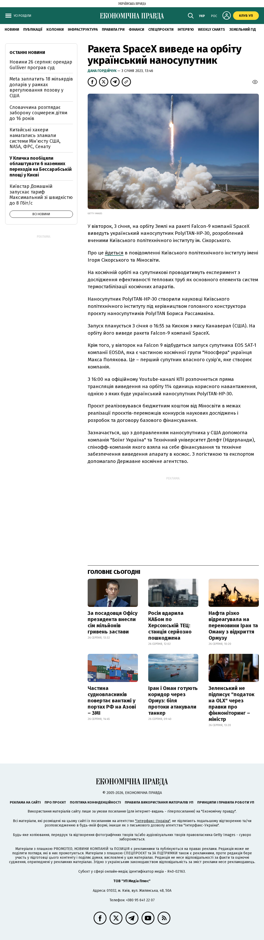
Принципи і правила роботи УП (225, 802)
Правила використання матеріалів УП (159, 802)
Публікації (32, 29)
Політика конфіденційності (95, 802)
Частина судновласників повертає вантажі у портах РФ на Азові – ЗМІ (112, 700)
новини (12, 29)
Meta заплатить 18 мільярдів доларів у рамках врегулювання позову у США (41, 87)
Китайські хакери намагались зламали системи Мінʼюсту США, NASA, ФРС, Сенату (35, 138)
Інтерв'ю (186, 29)
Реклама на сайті (25, 802)
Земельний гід (242, 29)
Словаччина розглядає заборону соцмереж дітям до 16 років (38, 113)
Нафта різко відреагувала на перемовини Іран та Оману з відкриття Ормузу (233, 625)
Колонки (55, 29)
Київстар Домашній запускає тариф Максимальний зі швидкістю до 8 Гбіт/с (41, 194)
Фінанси (136, 29)
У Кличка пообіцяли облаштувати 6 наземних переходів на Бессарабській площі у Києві (41, 166)
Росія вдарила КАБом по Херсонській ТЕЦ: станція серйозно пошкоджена (170, 625)
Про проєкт (55, 802)
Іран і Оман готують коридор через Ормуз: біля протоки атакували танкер (173, 700)
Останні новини (27, 52)
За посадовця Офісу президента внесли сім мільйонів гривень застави (112, 622)
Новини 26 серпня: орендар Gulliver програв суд (41, 64)
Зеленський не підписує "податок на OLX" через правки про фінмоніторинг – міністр (231, 703)
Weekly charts (211, 29)
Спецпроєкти (161, 29)
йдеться (114, 253)
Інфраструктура (83, 29)
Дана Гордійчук (102, 71)
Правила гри (113, 29)
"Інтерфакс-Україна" (152, 821)
